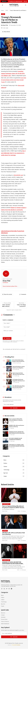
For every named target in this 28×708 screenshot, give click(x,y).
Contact (3, 615)
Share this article (8, 294)
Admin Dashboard (5, 623)
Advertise (3, 617)
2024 (7, 10)
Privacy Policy (4, 619)
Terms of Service (5, 621)
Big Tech (3, 604)
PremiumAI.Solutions (16, 644)
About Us (3, 612)
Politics (2, 597)
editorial (3, 87)
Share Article (7, 31)
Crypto (2, 606)
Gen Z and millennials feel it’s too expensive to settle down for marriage (13, 153)
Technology (4, 601)
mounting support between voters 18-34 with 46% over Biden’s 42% (13, 73)
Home (2, 10)
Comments (23, 294)
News (2, 595)
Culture (2, 599)
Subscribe (15, 408)
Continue (8, 338)
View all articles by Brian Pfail (10, 286)
